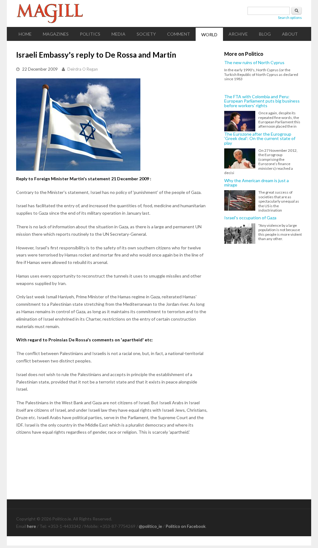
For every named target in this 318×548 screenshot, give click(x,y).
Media (118, 34)
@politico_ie (150, 526)
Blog (265, 34)
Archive (238, 34)
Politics (90, 34)
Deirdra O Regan (82, 69)
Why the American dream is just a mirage (256, 182)
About (290, 34)
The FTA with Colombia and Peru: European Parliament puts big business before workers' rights (262, 101)
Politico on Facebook (186, 526)
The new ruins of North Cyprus (254, 62)
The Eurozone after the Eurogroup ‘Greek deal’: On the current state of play (259, 138)
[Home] (159, 13)
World (209, 34)
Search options (290, 17)
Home (25, 34)
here (31, 526)
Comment (178, 34)
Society (146, 34)
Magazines (56, 34)
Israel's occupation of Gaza (250, 218)
